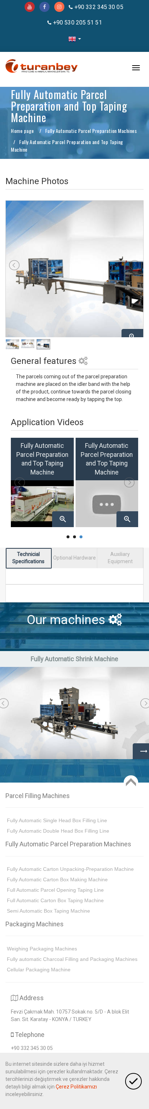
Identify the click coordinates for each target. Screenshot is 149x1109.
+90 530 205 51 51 (77, 22)
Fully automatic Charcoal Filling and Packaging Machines (72, 959)
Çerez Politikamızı (76, 1087)
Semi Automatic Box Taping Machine (48, 911)
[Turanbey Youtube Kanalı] (30, 7)
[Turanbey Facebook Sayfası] (44, 7)
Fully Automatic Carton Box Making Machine (57, 879)
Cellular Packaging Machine (39, 969)
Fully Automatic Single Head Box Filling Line (57, 820)
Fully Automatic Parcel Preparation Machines (91, 130)
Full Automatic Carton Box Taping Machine (55, 900)
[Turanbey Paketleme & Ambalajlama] (41, 69)
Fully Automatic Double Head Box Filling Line (58, 831)
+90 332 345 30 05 (98, 7)
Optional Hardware (74, 558)
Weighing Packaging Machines (42, 949)
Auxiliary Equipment (120, 557)
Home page (22, 130)
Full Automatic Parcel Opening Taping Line (55, 890)
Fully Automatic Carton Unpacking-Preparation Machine (70, 869)
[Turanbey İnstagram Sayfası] (59, 7)
